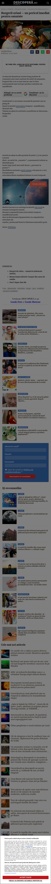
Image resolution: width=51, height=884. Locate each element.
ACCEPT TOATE (25, 877)
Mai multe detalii (29, 846)
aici (14, 855)
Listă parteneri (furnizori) (10, 873)
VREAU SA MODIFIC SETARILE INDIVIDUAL (25, 881)
